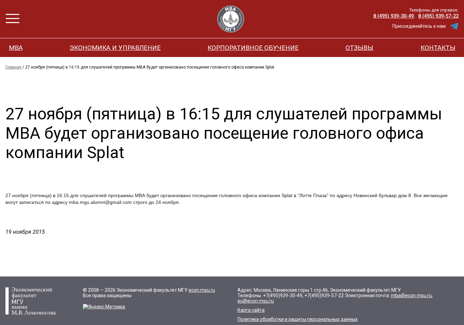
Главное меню (12, 18)
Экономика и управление (115, 48)
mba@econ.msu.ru (411, 295)
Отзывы (359, 48)
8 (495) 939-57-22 (438, 16)
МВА (16, 48)
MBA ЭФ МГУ (230, 19)
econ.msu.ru (202, 290)
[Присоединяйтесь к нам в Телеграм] (454, 26)
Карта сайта (251, 310)
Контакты (438, 48)
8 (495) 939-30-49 (393, 16)
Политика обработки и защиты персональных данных (297, 319)
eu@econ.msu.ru (255, 301)
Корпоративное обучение (253, 48)
